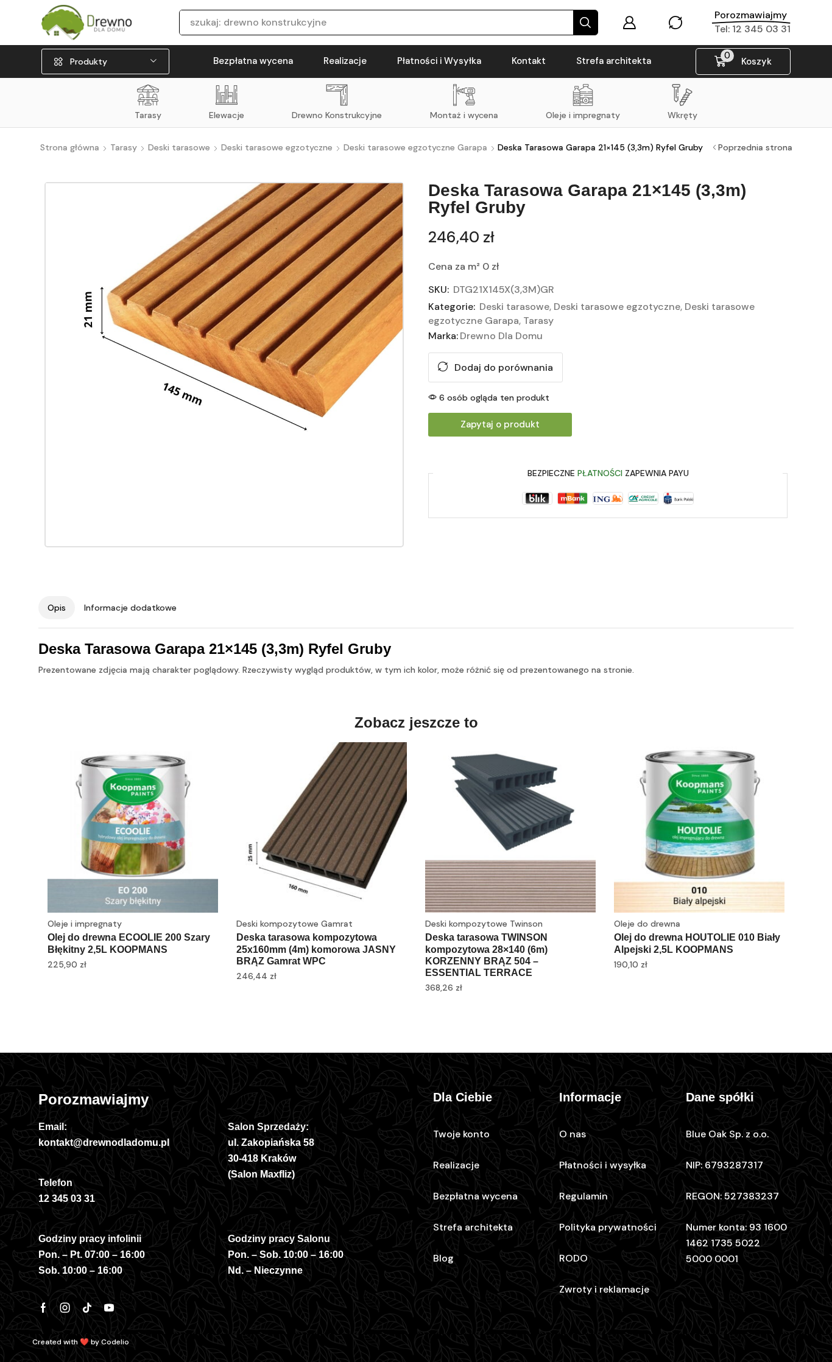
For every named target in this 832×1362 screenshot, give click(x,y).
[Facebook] (43, 1308)
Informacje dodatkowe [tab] (130, 607)
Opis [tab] (57, 607)
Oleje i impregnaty (85, 923)
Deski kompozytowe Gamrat (294, 923)
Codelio (115, 1342)
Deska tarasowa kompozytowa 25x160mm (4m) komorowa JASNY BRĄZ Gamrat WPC (316, 949)
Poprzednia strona (755, 147)
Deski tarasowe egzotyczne (277, 147)
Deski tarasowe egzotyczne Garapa (415, 147)
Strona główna (69, 147)
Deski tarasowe (179, 147)
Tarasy (123, 147)
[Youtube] (109, 1308)
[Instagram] (65, 1308)
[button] (629, 22)
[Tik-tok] (87, 1308)
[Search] (585, 22)
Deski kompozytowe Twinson (484, 923)
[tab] (56, 607)
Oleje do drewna (647, 923)
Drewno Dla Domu (501, 335)
